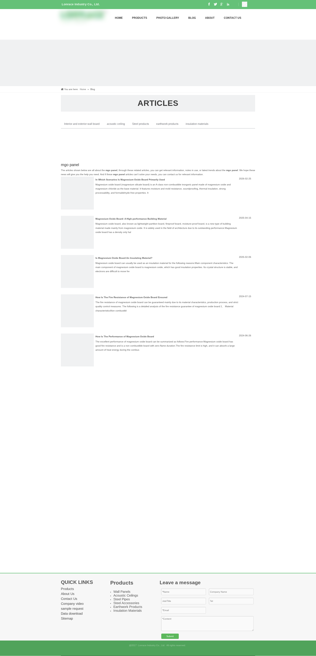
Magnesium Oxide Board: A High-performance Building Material (131, 218)
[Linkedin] (161, 651)
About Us (67, 594)
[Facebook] (150, 651)
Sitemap (67, 618)
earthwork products (167, 123)
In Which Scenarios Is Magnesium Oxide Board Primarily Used (130, 179)
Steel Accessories (126, 603)
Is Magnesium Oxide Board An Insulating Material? (123, 258)
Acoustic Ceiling (124, 595)
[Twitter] (166, 651)
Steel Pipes (121, 599)
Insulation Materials (127, 610)
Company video (72, 603)
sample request (72, 608)
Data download (72, 613)
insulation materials (197, 123)
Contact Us (69, 599)
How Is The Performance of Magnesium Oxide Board (124, 336)
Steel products (140, 123)
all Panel (122, 591)
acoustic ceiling (116, 123)
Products (67, 589)
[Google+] (155, 651)
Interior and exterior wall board (82, 123)
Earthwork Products (127, 607)
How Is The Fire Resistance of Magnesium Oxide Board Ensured (131, 297)
